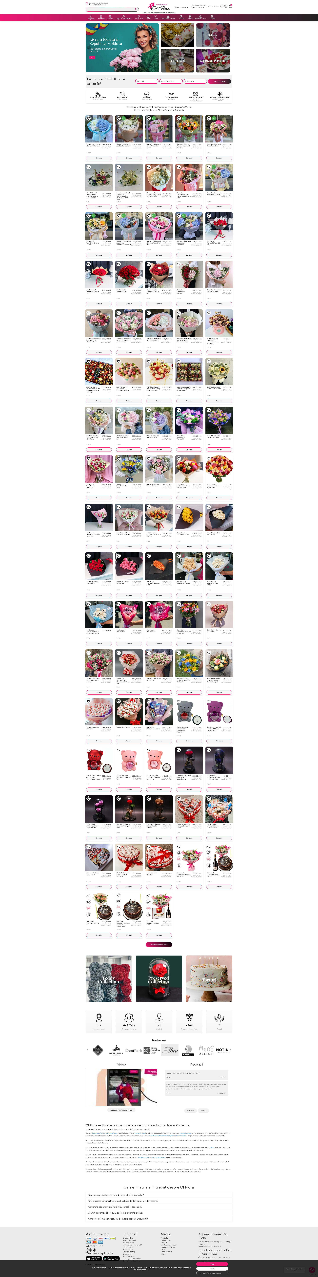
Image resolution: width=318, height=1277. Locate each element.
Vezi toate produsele (159, 945)
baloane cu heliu (143, 1157)
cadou (212, 1147)
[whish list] (222, 7)
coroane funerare (185, 1133)
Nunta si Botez (200, 19)
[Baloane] (181, 16)
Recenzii (164, 1243)
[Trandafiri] (101, 16)
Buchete (110, 19)
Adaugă (203, 1110)
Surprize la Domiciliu (123, 19)
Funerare (212, 19)
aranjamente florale (110, 1133)
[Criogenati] (91, 16)
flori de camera (181, 1136)
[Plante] (155, 16)
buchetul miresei (140, 1133)
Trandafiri (101, 19)
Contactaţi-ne (128, 1243)
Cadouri (190, 19)
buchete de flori (97, 1133)
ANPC (163, 1249)
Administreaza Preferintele (212, 1273)
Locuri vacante (128, 1256)
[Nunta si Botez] (200, 16)
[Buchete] (110, 16)
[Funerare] (212, 16)
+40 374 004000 (199, 7)
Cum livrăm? (128, 1249)
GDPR (163, 1254)
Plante (155, 19)
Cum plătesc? (128, 1247)
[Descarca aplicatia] (94, 1258)
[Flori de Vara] (138, 16)
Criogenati (91, 19)
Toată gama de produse (132, 1259)
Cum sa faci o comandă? (132, 1245)
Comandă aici (96, 57)
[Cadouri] (189, 16)
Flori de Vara (138, 19)
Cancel (212, 1268)
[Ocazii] (148, 16)
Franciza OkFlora (129, 1240)
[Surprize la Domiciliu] (123, 16)
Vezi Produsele (219, 81)
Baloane (181, 19)
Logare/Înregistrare (168, 1247)
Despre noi (127, 1254)
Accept (212, 1264)
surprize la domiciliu (158, 1157)
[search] (136, 9)
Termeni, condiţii (129, 1252)
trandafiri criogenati (168, 1136)
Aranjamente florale (168, 19)
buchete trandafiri (155, 1136)
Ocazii (148, 19)
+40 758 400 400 (183, 7)
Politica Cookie (138, 1270)
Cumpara (99, 158)
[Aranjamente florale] (168, 16)
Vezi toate (190, 1110)
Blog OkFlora (128, 1238)
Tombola (164, 1238)
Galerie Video (166, 1240)
